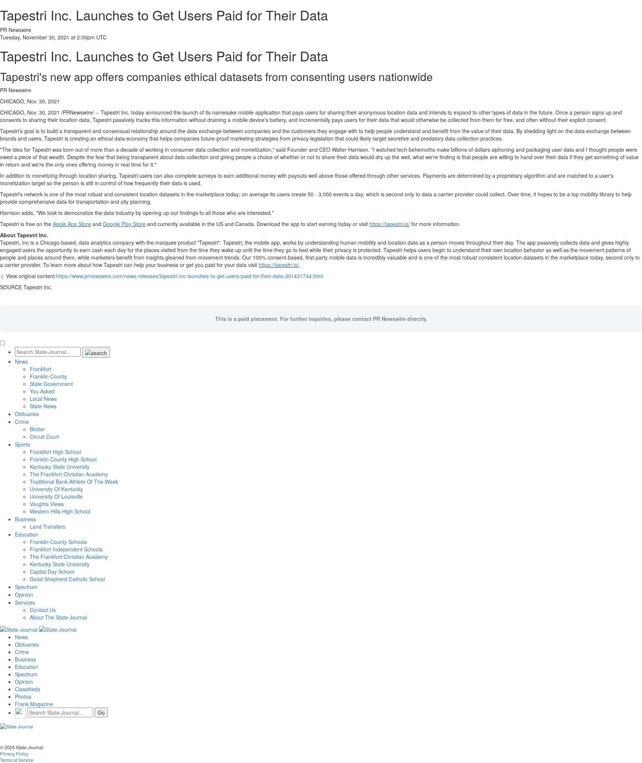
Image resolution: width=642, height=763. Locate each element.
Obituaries (27, 414)
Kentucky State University (60, 466)
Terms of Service (16, 760)
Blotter (37, 429)
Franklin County (48, 376)
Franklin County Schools (58, 541)
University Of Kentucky (56, 489)
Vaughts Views (47, 504)
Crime (22, 421)
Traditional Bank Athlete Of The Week (74, 481)
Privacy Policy (14, 753)
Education (26, 534)
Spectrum (26, 586)
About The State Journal (58, 617)
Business (25, 519)
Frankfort (40, 369)
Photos (23, 696)
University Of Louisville (56, 496)
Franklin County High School (63, 459)
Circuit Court (44, 436)
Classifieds (27, 689)
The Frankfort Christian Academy (69, 474)
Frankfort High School (55, 451)
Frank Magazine (34, 704)
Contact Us (43, 610)
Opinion (24, 594)
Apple (72, 224)
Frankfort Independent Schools (66, 549)
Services (25, 602)
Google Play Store (124, 224)
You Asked (42, 391)
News (21, 361)
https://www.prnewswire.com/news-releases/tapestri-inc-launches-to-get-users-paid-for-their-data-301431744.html (189, 276)
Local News (43, 398)
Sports (22, 444)
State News (43, 406)
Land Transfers (47, 526)
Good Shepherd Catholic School (67, 579)
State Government (51, 383)
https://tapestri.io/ (389, 224)
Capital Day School (52, 571)
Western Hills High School (60, 511)
